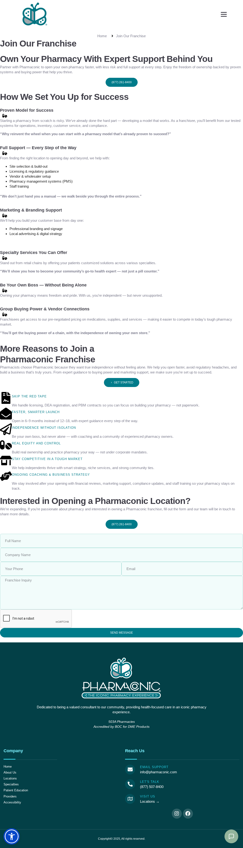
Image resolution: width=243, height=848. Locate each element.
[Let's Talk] (130, 784)
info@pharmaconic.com (158, 772)
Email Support (154, 767)
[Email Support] (130, 769)
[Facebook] (188, 814)
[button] (224, 14)
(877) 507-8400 (152, 787)
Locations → (149, 801)
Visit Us (147, 796)
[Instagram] (177, 814)
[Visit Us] (130, 799)
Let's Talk (149, 781)
